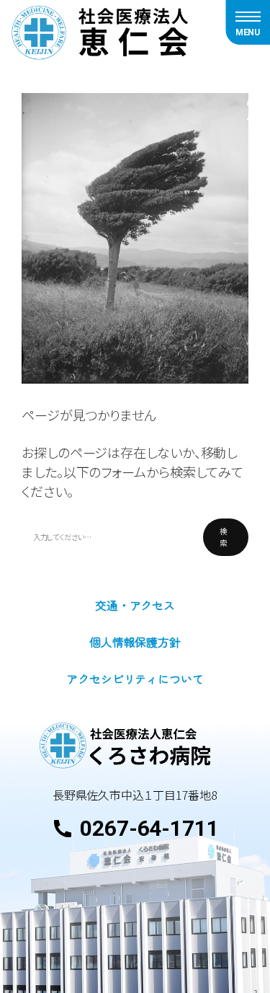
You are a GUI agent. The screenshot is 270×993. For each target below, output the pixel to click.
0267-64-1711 (149, 828)
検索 (223, 537)
